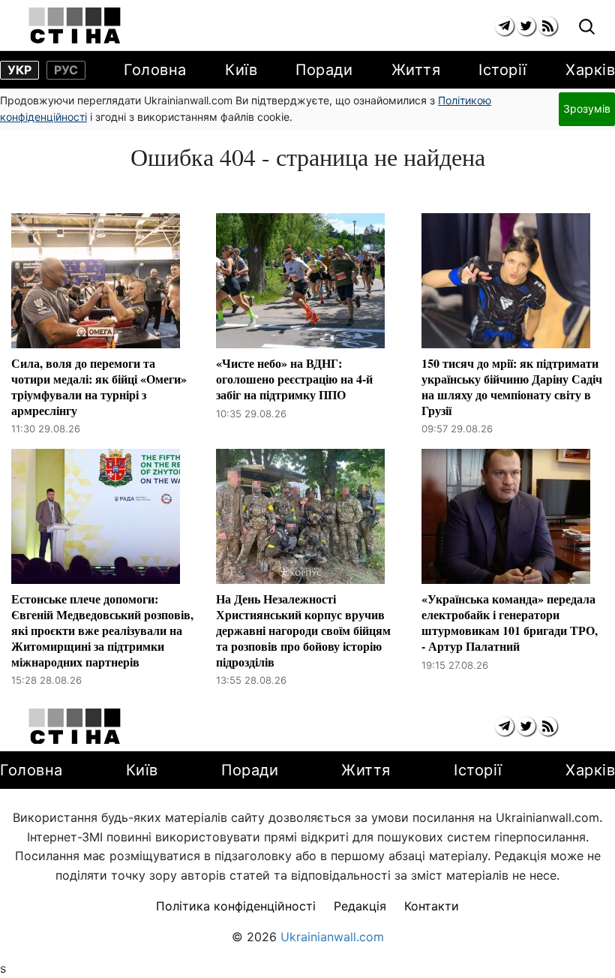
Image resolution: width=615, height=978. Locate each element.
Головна (155, 70)
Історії (502, 70)
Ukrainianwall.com (332, 936)
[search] (587, 27)
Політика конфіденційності (236, 905)
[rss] (547, 26)
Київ (241, 70)
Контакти (431, 905)
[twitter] (526, 26)
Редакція (360, 905)
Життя (416, 70)
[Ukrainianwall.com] (74, 26)
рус (66, 69)
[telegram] (504, 26)
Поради (324, 70)
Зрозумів (586, 108)
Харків (590, 70)
